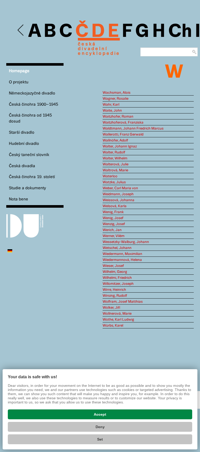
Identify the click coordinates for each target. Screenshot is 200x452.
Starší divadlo (21, 132)
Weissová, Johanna (118, 200)
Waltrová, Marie (115, 170)
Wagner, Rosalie (115, 98)
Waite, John (112, 110)
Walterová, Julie (115, 164)
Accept (100, 414)
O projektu (18, 82)
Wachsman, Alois (116, 93)
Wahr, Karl (111, 104)
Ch (180, 31)
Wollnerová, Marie (117, 313)
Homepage (19, 71)
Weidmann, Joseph (118, 194)
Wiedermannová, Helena (122, 260)
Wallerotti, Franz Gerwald (123, 134)
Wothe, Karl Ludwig (118, 319)
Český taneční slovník (29, 155)
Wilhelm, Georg (115, 272)
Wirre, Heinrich (114, 290)
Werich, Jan (112, 230)
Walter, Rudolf (114, 152)
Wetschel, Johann (117, 248)
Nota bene (18, 199)
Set (100, 439)
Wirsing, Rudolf (115, 296)
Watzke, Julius (114, 182)
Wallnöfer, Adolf (115, 140)
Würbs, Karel (113, 325)
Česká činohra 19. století (32, 177)
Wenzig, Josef (114, 224)
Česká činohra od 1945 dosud (30, 118)
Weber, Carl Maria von (120, 188)
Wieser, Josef (113, 266)
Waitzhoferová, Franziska (123, 122)
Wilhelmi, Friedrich (117, 278)
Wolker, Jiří (111, 307)
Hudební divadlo (24, 143)
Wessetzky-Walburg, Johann (126, 242)
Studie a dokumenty (27, 188)
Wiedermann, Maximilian (122, 254)
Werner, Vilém (113, 236)
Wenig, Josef (113, 218)
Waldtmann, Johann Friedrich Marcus (133, 128)
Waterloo (110, 176)
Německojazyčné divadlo (32, 93)
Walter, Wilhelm (115, 158)
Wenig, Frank (113, 212)
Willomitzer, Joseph (118, 284)
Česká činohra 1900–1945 (33, 104)
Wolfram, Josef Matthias (123, 301)
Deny (100, 427)
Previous (21, 30)
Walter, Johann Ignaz (120, 146)
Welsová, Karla (115, 206)
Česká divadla (22, 166)
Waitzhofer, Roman (118, 116)
